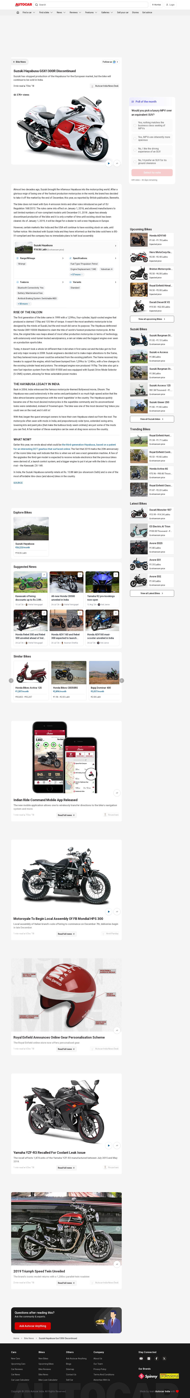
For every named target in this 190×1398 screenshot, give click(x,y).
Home (16, 1338)
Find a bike (44, 12)
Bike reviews (45, 1369)
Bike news (43, 1374)
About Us (98, 1358)
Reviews (74, 12)
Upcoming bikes (46, 1364)
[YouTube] (141, 1358)
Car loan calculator (20, 1380)
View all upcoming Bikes (150, 319)
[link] (139, 240)
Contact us (71, 1374)
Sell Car (69, 1380)
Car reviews (17, 1369)
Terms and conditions (104, 1374)
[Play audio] (108, 163)
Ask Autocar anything (76, 1358)
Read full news (65, 815)
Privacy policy (100, 1369)
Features (89, 12)
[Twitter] (164, 1358)
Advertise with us (102, 1380)
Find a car (27, 12)
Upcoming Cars (18, 1364)
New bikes (43, 1358)
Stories (135, 12)
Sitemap (70, 1369)
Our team (98, 1364)
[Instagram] (149, 1358)
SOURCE (18, 482)
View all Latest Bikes (150, 593)
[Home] (17, 12)
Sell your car (123, 12)
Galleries (105, 12)
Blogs (68, 1364)
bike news (29, 1338)
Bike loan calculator (48, 1380)
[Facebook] (156, 1358)
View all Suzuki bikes (150, 419)
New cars (15, 1358)
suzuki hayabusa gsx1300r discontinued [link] (58, 1338)
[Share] (117, 163)
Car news (15, 1374)
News (59, 12)
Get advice (147, 12)
